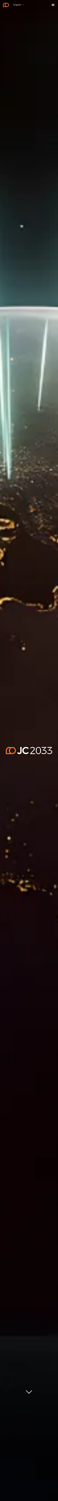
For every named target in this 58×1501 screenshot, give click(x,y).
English (17, 5)
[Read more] (29, 1392)
